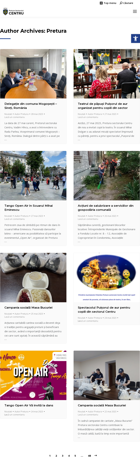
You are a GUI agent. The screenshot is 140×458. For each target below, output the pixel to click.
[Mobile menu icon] (135, 11)
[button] (135, 38)
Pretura (57, 31)
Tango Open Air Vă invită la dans (28, 405)
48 (89, 455)
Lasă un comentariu (14, 117)
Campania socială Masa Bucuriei (28, 307)
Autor (22, 114)
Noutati (8, 114)
